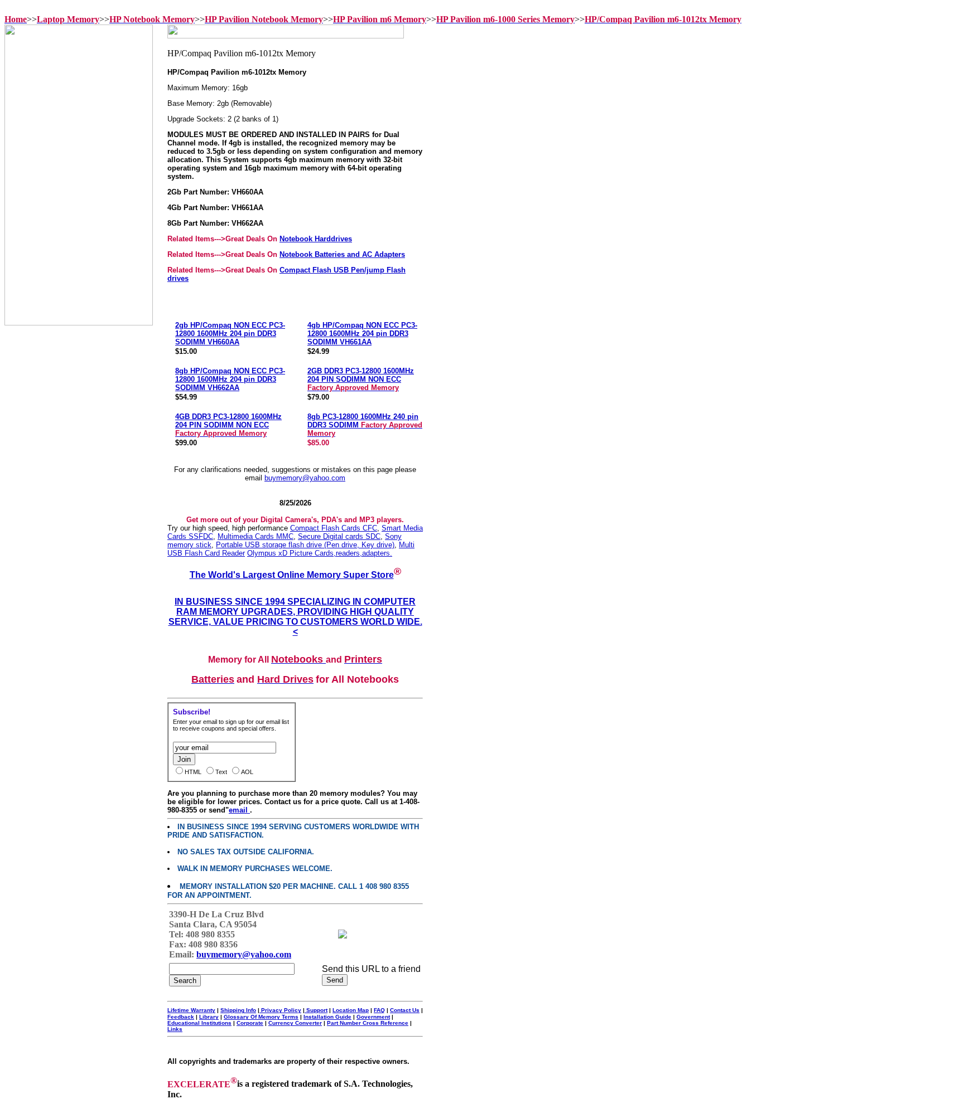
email (239, 810)
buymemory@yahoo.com (304, 478)
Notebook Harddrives (315, 239)
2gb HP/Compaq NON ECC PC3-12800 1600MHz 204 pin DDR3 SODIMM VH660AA (230, 333)
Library (209, 1017)
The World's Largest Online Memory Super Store (292, 575)
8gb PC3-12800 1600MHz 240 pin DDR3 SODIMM (364, 424)
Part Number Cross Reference (367, 1023)
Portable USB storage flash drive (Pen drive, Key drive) (305, 545)
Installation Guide (327, 1017)
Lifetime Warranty (191, 1010)
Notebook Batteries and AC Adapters (342, 254)
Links (174, 1029)
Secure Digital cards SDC (339, 536)
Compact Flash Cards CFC (333, 528)
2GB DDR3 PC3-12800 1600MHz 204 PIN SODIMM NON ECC (360, 379)
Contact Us (405, 1010)
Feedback (180, 1017)
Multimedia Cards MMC (255, 536)
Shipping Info (238, 1010)
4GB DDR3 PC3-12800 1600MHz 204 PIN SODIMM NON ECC (228, 424)
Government (373, 1017)
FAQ (379, 1010)
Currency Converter (295, 1023)
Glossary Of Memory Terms (261, 1017)
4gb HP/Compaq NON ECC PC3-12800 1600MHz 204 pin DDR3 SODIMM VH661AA (362, 333)
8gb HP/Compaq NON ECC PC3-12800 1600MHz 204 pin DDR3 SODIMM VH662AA (230, 379)
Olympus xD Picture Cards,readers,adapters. (319, 553)
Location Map (350, 1010)
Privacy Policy (280, 1010)
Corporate (250, 1023)
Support (316, 1010)
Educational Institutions (199, 1023)
